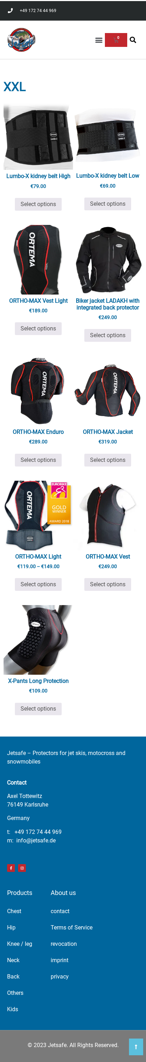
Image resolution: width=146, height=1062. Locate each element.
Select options (38, 204)
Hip (11, 927)
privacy (60, 976)
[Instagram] (22, 868)
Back (13, 976)
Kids (12, 1009)
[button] (99, 40)
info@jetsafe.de (36, 840)
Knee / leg (19, 943)
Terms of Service (71, 927)
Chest (14, 911)
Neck (13, 960)
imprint (59, 960)
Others (15, 993)
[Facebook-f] (11, 868)
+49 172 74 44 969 (38, 832)
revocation (64, 943)
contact (60, 911)
